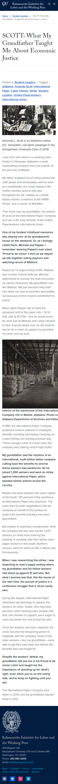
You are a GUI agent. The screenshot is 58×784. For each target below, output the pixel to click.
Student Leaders (20, 16)
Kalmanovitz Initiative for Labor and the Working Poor (27, 6)
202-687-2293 (18, 758)
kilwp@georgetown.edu (21, 762)
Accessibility (37, 768)
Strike (33, 90)
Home (5, 16)
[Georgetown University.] (5, 4)
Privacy (25, 768)
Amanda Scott (24, 86)
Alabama (7, 86)
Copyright (14, 768)
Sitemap (35, 772)
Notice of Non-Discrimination (15, 772)
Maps (4, 768)
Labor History (19, 90)
